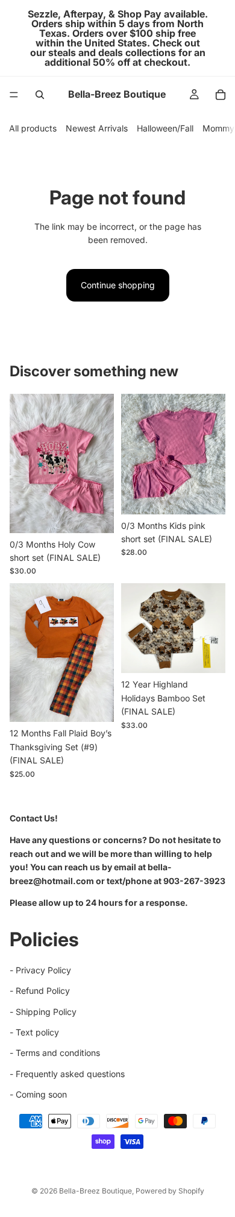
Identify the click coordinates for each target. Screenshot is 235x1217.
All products (33, 128)
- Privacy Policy (40, 969)
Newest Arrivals (97, 128)
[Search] (40, 94)
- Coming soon (38, 1094)
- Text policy (34, 1032)
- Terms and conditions (55, 1053)
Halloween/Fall (165, 128)
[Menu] (14, 95)
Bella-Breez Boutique (95, 1190)
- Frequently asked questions (67, 1073)
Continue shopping (118, 285)
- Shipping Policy (43, 1011)
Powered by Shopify (170, 1190)
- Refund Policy (40, 990)
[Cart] (220, 94)
